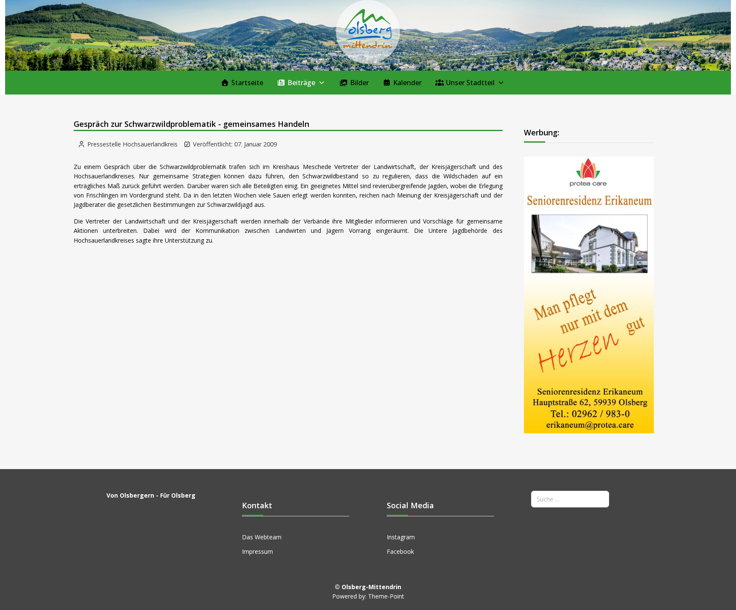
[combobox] (570, 499)
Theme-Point (386, 596)
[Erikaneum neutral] (589, 294)
